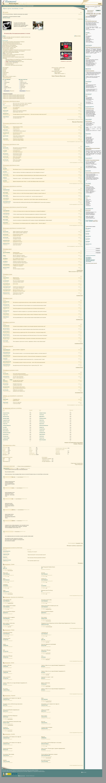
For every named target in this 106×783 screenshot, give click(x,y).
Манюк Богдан (5, 716)
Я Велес (4, 255)
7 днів (97, 221)
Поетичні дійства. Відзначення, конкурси (49, 754)
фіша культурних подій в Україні (75, 271)
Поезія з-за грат (9, 53)
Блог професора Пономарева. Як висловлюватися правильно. (14, 41)
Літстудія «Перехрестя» (46, 461)
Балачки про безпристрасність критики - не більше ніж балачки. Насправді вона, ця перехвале (29, 356)
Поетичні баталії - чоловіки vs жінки (9, 47)
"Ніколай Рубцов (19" (6, 235)
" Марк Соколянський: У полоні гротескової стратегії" (36, 554)
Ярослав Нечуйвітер (6, 252)
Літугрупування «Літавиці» (46, 458)
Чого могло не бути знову (46, 599)
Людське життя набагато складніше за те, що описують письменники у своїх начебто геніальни (29, 311)
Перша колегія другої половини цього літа (49, 605)
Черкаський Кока (6, 468)
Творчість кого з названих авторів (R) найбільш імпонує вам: (13, 96)
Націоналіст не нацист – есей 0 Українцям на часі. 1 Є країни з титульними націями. (27, 178)
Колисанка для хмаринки (90, 70)
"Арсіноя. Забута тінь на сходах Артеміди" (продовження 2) (15, 682)
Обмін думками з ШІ (7, 599)
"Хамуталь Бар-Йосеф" (6, 391)
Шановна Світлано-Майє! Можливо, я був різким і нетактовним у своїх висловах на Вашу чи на (29, 338)
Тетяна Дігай (5, 358)
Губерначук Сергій (6, 699)
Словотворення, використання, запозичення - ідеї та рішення (14, 51)
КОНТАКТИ (36, 770)
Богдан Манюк (5, 222)
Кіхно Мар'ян (43, 749)
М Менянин (5, 177)
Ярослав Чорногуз (6, 328)
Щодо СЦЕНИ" (32, 770)
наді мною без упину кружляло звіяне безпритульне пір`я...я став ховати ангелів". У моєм (28, 359)
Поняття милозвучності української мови (10, 46)
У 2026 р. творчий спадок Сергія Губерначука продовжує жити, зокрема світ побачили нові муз (29, 214)
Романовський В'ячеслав (43, 425)
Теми (91, 6)
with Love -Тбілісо (21, 61)
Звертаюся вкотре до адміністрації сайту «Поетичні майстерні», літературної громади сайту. (29, 332)
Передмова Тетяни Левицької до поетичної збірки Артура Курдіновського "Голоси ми (58, 623)
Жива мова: (5, 58)
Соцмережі (87, 58)
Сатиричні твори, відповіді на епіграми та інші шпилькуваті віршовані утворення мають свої (29, 326)
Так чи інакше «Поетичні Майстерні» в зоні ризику (51, 742)
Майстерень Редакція (6, 17)
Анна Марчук (88, 238)
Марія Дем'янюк (88, 68)
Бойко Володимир (42, 439)
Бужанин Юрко (43, 645)
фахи (12, 498)
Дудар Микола (41, 416)
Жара (4, 590)
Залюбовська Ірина (42, 418)
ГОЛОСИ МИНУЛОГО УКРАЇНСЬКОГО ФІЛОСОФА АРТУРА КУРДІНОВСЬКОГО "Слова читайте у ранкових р (31, 202)
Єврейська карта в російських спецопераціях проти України (13, 54)
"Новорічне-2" (5, 262)
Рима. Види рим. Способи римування (9, 45)
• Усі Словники (88, 257)
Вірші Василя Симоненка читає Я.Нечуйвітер (14, 60)
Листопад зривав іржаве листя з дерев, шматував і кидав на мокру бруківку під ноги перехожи (29, 317)
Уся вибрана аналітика (79, 343)
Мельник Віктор (6, 430)
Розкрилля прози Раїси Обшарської (10, 715)
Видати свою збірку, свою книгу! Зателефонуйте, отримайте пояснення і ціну (16, 37)
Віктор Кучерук (88, 133)
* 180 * (87, 34)
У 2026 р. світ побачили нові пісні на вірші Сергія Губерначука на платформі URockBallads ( (29, 211)
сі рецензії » (80, 563)
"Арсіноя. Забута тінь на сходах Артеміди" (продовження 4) (53, 665)
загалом (81, 119)
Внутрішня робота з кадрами (9, 617)
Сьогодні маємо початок (90, 108)
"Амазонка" (5, 268)
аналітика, (15, 8)
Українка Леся (41, 430)
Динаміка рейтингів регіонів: (7, 457)
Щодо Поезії (15, 770)
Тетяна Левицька (88, 81)
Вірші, (5, 8)
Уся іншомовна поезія (79, 392)
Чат (97, 13)
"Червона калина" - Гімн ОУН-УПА (12, 62)
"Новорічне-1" (5, 259)
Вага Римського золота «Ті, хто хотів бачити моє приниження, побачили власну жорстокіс (28, 169)
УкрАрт (99, 6)
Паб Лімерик (88, 241)
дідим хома (22, 468)
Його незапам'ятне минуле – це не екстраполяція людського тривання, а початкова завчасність (29, 353)
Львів (4, 458)
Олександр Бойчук (6, 264)
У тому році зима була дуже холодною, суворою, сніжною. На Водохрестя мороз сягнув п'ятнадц (30, 314)
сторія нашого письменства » (77, 463)
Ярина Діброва (88, 228)
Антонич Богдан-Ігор (6, 551)
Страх (87, 83)
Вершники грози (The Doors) (47, 590)
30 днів (78, 119)
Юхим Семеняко (10, 719)
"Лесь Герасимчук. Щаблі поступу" (33, 560)
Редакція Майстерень (6, 349)
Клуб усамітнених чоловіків (57, 71)
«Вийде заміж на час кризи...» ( (60, 73)
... (97, 220)
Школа (93, 6)
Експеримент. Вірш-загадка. (8, 754)
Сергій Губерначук (89, 45)
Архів (42, 698)
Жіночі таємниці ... (58, 72)
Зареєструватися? (90, 10)
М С (4, 487)
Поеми (7, 5)
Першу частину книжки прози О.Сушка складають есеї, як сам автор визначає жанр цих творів (29, 305)
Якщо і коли (5, 572)
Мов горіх (43, 721)
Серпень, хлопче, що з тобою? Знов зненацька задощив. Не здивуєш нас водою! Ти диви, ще (29, 193)
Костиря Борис (19, 520)
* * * (86, 135)
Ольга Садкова (88, 183)
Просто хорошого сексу (24, 83)
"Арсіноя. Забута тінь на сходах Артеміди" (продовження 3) (53, 671)
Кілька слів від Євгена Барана (9, 611)
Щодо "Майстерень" (10, 770)
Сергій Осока (41, 436)
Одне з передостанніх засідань (9, 605)
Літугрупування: (44, 457)
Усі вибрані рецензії (79, 367)
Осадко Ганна (5, 414)
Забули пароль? (90, 11)
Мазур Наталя (41, 423)
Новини (92, 13)
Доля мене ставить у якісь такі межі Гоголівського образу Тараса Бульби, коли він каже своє (29, 329)
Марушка (43, 736)
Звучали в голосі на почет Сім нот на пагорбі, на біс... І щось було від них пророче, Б (27, 196)
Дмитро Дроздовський (7, 361)
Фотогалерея (88, 13)
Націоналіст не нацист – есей (47, 677)
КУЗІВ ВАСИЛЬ (5, 645)
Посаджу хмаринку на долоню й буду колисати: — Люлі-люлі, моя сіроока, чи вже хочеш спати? (29, 114)
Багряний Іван (5, 439)
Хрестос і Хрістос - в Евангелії (8, 48)
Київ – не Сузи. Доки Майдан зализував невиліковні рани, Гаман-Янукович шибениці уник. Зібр (29, 175)
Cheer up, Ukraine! (6, 677)
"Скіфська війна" (5, 403)
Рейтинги (24, 5)
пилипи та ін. (14, 509)
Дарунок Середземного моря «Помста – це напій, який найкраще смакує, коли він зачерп (28, 181)
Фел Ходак (87, 233)
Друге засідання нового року (9, 623)
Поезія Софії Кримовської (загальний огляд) (12, 721)
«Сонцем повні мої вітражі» (46, 727)
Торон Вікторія (40, 29)
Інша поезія (11, 5)
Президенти (6, 86)
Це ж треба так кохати (45, 760)
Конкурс (96, 6)
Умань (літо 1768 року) (45, 650)
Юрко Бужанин (5, 153)
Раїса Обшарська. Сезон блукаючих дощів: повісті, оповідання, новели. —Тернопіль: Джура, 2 (29, 223)
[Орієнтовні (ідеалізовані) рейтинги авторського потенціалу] (3, 411)
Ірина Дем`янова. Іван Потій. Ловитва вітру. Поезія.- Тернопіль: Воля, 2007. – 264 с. (27, 365)
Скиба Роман (41, 414)
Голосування (88, 6)
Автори (4, 5)
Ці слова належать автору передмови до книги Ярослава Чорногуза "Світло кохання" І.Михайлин (30, 335)
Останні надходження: (89, 220)
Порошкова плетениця (7, 632)
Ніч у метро (5, 688)
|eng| (32, 5)
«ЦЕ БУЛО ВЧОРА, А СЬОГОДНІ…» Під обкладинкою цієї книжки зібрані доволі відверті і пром (29, 217)
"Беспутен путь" (5, 388)
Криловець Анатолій (6, 432)
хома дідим (87, 32)
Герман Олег (5, 423)
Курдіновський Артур (45, 624)
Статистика (29, 5)
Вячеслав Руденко (89, 119)
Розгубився (87, 185)
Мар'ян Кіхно (48, 659)
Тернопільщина (5, 461)
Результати (12, 90)
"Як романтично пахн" (6, 265)
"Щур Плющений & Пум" (7, 105)
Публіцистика (20, 5)
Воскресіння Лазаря (7, 671)
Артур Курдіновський (89, 208)
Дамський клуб (57, 68)
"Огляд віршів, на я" (6, 211)
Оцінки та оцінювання (28, 103)
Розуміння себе (22, 86)
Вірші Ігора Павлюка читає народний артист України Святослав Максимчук (19, 59)
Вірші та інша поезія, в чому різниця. (18, 103)
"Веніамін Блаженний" (6, 232)
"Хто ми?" (4, 400)
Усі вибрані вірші (80, 270)
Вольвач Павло (5, 434)
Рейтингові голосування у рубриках (9, 55)
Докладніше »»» (6, 454)
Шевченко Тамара (6, 722)
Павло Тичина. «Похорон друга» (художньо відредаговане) (53, 748)
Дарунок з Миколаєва (45, 682)
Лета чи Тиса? (44, 715)
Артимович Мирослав (7, 425)
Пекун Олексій (5, 399)
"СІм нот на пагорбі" (45, 709)
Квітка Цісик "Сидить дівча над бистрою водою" (14, 65)
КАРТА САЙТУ (4, 770)
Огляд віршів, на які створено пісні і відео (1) (50, 703)
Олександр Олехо (6, 376)
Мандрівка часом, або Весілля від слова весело (12, 703)
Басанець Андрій (6, 418)
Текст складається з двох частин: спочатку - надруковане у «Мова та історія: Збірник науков (29, 341)
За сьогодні (78, 543)
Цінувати (5, 760)
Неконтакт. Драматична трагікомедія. (48, 644)
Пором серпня (88, 210)
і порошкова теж (44, 632)
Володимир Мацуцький (90, 106)
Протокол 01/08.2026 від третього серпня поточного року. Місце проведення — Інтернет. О (29, 190)
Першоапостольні (6, 638)
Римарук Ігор (41, 427)
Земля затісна (22, 87)
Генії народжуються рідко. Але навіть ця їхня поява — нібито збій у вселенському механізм (29, 362)
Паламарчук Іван (42, 432)
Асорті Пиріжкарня (18, 498)
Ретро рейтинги (80, 442)
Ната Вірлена (5, 258)
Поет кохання (44, 617)
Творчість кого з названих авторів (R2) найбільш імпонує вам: (14, 97)
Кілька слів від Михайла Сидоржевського (11, 709)
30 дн (96, 220)
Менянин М (43, 678)
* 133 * (42, 638)
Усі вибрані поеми (79, 295)
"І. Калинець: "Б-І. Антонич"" (32, 551)
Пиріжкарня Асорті (6, 189)
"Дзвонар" (4, 256)
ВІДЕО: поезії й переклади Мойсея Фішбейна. (11, 52)
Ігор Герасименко (6, 280)
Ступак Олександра (6, 761)
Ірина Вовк (87, 146)
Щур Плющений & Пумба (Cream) (91, 21)
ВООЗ (5, 83)
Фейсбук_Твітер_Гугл (7, 87)
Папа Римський (6, 82)
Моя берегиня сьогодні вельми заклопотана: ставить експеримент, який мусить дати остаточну (29, 302)
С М (3, 104)
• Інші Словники (88, 261)
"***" (3, 253)
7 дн (94, 220)
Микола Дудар (5, 192)
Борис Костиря (88, 56)
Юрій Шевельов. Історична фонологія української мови (12, 44)
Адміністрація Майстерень (45, 755)
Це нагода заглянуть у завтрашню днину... (93, 172)
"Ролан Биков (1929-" (6, 238)
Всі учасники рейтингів (73, 442)
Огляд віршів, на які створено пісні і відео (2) (93, 47)
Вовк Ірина (43, 666)
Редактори (66, 442)
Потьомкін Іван (5, 436)
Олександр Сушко (6, 301)
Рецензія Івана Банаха (7, 748)
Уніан (94, 13)
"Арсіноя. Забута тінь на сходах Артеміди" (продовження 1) (53, 688)
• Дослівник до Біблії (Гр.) (90, 260)
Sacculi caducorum (89, 121)
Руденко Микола (42, 434)
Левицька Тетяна (44, 618)
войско (4, 644)
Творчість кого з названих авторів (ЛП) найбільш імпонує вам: (14, 98)
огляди (21, 8)
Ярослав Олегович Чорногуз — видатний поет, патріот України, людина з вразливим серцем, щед (30, 199)
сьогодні (94, 221)
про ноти (43, 572)
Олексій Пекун (5, 666)
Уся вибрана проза (79, 319)
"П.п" (42, 655)
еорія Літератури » (79, 464)
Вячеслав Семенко (6, 267)
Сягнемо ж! (5, 727)
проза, (9, 8)
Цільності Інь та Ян (23, 82)
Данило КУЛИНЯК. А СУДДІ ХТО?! (19, 349)
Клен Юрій (5, 427)
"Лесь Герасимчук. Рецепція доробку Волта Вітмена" (36, 557)
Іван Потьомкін (88, 170)
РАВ (4, 650)
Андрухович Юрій (6, 554)
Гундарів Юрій (5, 672)
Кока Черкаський (10, 570)
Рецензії (15, 5)
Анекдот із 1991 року (7, 665)
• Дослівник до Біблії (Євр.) (90, 259)
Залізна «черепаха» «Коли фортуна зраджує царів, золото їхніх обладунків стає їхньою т (28, 172)
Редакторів (58, 453)
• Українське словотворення (90, 255)
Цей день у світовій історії (7, 38)
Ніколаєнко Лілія (6, 416)
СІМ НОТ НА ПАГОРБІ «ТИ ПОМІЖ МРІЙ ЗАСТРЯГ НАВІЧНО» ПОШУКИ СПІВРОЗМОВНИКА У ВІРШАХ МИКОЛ (32, 220)
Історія (100, 13)
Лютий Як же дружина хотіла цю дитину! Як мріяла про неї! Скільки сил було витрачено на (29, 308)
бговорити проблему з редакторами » (75, 545)
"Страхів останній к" (6, 241)
